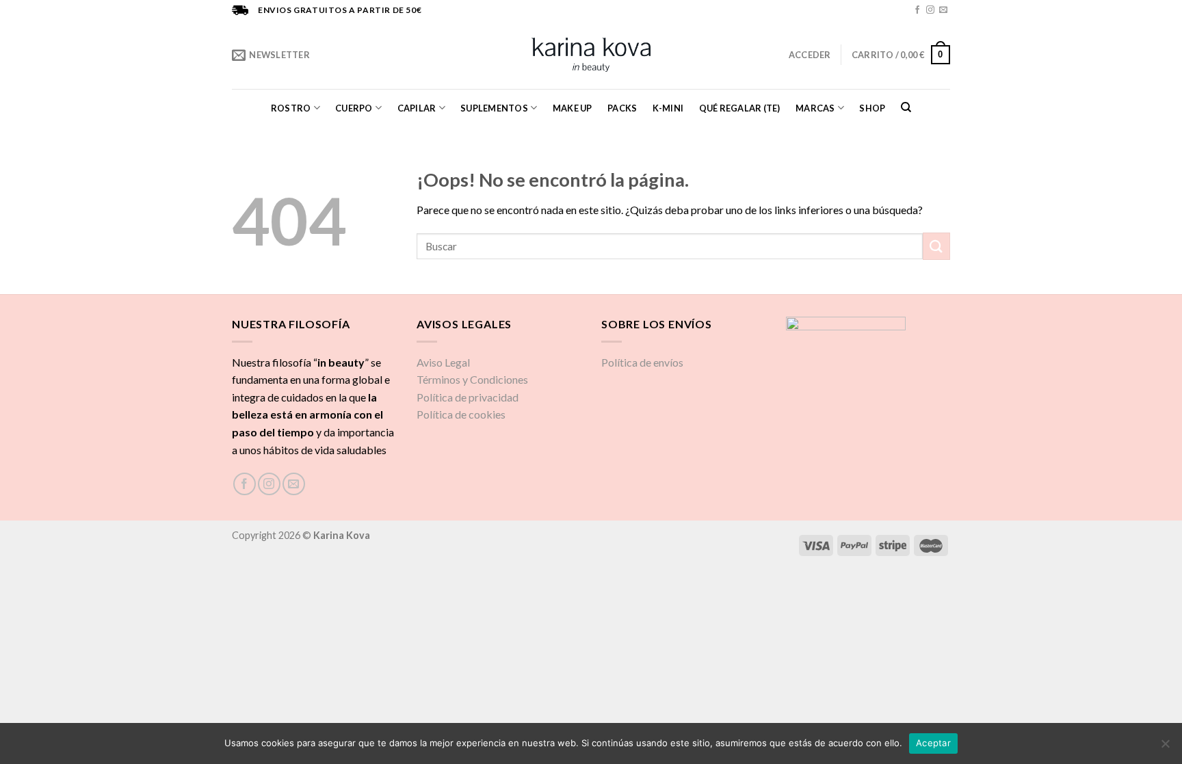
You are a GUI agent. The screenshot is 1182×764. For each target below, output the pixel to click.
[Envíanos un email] (943, 10)
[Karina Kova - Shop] (591, 54)
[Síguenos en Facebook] (917, 10)
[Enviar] (936, 246)
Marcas (815, 108)
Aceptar (933, 742)
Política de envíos (642, 362)
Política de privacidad (467, 397)
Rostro (291, 108)
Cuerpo (354, 108)
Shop (872, 108)
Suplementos (494, 108)
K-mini (668, 108)
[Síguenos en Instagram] (930, 10)
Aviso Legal (443, 362)
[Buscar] (906, 107)
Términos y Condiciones (472, 379)
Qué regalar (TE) (739, 108)
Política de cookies (461, 414)
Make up (572, 108)
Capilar (416, 108)
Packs (622, 108)
